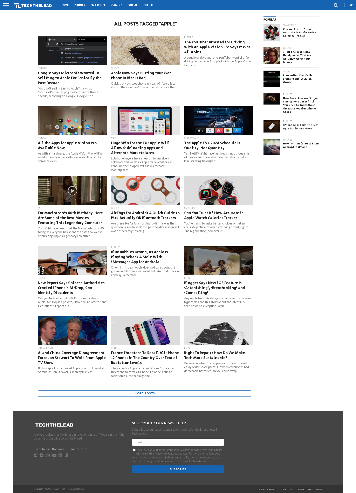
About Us (287, 489)
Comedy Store (77, 449)
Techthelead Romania (49, 449)
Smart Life (98, 5)
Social (133, 5)
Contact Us (304, 489)
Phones (79, 5)
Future (148, 5)
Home (65, 5)
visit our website (174, 457)
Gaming (117, 5)
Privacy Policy (268, 489)
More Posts (145, 393)
